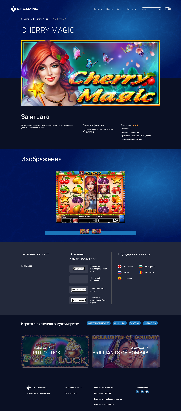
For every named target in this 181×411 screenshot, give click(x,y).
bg (169, 9)
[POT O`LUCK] (55, 367)
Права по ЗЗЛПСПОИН (102, 393)
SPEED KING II (119, 323)
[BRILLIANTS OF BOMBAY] (126, 367)
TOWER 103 (134, 323)
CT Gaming (25, 19)
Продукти (98, 9)
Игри (47, 19)
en (166, 9)
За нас (120, 9)
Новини (109, 9)
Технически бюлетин (73, 388)
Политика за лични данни (104, 388)
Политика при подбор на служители (108, 399)
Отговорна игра (71, 393)
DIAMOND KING (150, 323)
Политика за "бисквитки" (104, 405)
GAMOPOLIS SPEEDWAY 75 (98, 323)
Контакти (131, 9)
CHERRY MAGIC (59, 19)
